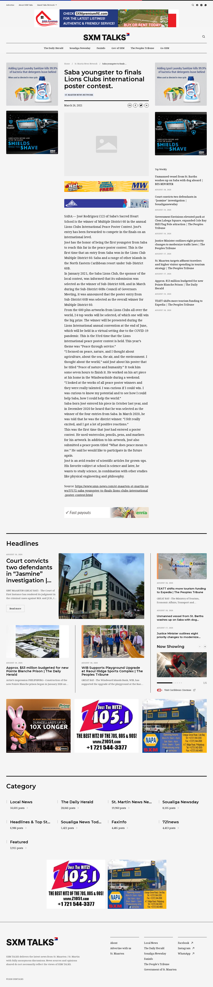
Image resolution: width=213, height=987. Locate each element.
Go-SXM (164, 48)
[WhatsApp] (205, 5)
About (113, 943)
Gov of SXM (117, 48)
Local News (151, 943)
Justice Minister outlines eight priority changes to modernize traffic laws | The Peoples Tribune (180, 244)
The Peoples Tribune (142, 48)
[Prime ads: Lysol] (32, 84)
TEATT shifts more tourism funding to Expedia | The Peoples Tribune (179, 302)
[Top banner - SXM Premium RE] (106, 18)
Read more (17, 608)
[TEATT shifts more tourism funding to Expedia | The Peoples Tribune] (182, 566)
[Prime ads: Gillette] (32, 132)
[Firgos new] (174, 726)
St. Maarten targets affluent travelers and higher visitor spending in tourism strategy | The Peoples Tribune (180, 264)
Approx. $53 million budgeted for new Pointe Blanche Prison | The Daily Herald (179, 284)
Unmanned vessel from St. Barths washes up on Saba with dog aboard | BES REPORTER (179, 180)
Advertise (10, 5)
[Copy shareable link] (130, 105)
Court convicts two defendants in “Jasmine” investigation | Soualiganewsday (176, 200)
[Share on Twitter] (141, 105)
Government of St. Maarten (160, 969)
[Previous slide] (200, 646)
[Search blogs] (192, 5)
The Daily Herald (53, 48)
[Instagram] (201, 5)
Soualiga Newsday (80, 48)
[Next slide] (205, 646)
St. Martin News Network (86, 63)
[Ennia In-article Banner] (106, 512)
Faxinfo (101, 48)
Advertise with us (120, 948)
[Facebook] (197, 5)
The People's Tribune (156, 964)
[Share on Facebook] (135, 105)
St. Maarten (117, 953)
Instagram (184, 948)
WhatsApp (184, 953)
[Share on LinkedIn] (146, 105)
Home (67, 63)
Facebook (183, 943)
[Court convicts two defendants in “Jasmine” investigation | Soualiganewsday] (101, 586)
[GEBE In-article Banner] (106, 203)
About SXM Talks (26, 5)
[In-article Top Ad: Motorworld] (106, 186)
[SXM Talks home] (106, 36)
